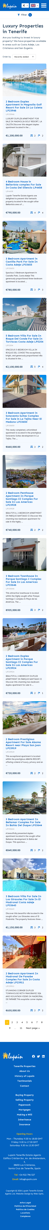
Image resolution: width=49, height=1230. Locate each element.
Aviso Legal (25, 1202)
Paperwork (24, 1105)
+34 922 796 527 (27, 1174)
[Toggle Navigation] (43, 5)
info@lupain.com (28, 1179)
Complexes (25, 1216)
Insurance (24, 1124)
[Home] (10, 6)
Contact (24, 1086)
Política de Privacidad (25, 1206)
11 (21, 1028)
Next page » (33, 1028)
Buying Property (24, 1095)
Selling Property (25, 1100)
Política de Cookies (25, 1209)
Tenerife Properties (24, 1066)
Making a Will (24, 1114)
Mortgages (25, 1109)
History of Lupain (24, 1076)
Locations (25, 1213)
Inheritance (24, 1119)
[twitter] (38, 1057)
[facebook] (33, 1057)
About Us (24, 1071)
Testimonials (24, 1081)
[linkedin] (43, 1057)
